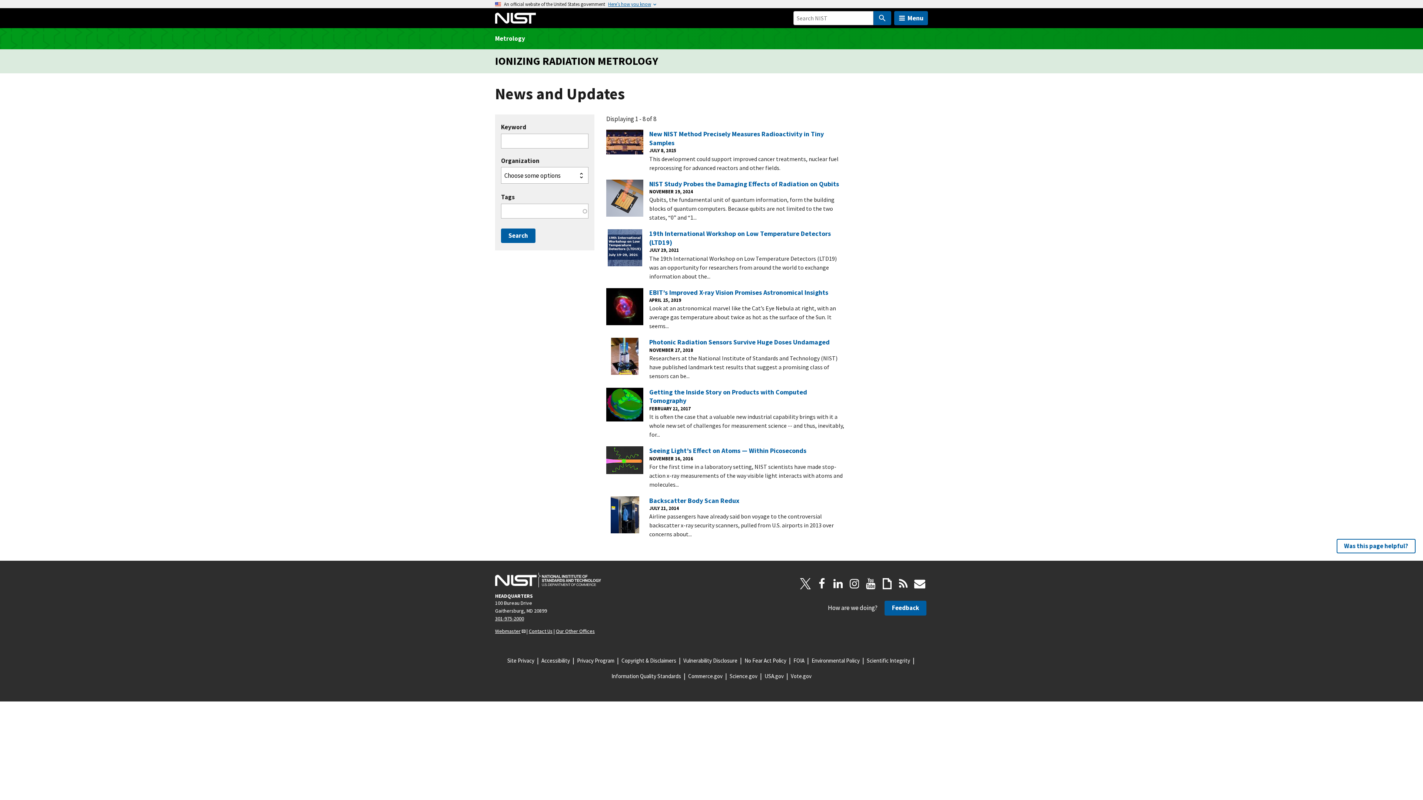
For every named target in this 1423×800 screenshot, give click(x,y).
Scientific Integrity (888, 660)
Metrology (510, 38)
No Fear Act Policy (765, 660)
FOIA (799, 660)
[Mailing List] (920, 584)
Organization (520, 160)
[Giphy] (887, 584)
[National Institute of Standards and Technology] (548, 580)
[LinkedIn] (838, 584)
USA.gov (774, 676)
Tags (508, 197)
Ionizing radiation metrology (576, 61)
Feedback (905, 608)
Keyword (513, 127)
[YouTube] (871, 584)
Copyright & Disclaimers (648, 660)
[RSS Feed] (903, 584)
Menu (915, 18)
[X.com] (805, 584)
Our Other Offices (575, 631)
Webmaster (508, 631)
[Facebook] (822, 584)
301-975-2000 (509, 618)
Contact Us (541, 631)
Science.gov (743, 676)
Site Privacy (520, 660)
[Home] (515, 18)
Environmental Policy (836, 660)
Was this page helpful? (1376, 546)
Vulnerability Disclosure (710, 660)
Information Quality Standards (646, 676)
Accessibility (555, 660)
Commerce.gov (705, 676)
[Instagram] (854, 584)
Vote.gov (801, 676)
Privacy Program (595, 660)
